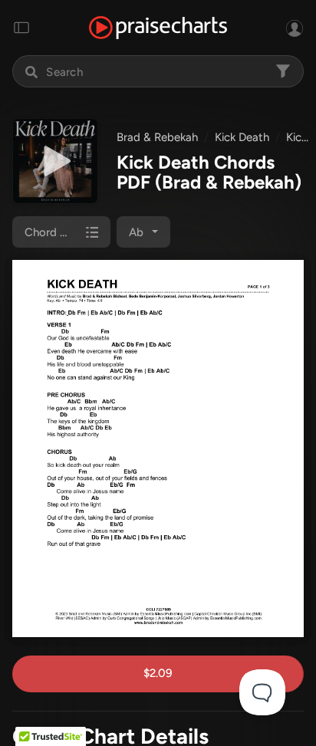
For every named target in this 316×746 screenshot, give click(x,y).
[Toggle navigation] (21, 27)
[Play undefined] (55, 161)
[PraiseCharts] (158, 28)
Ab (136, 232)
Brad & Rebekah (157, 137)
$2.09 (158, 673)
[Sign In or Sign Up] (294, 27)
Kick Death (242, 137)
